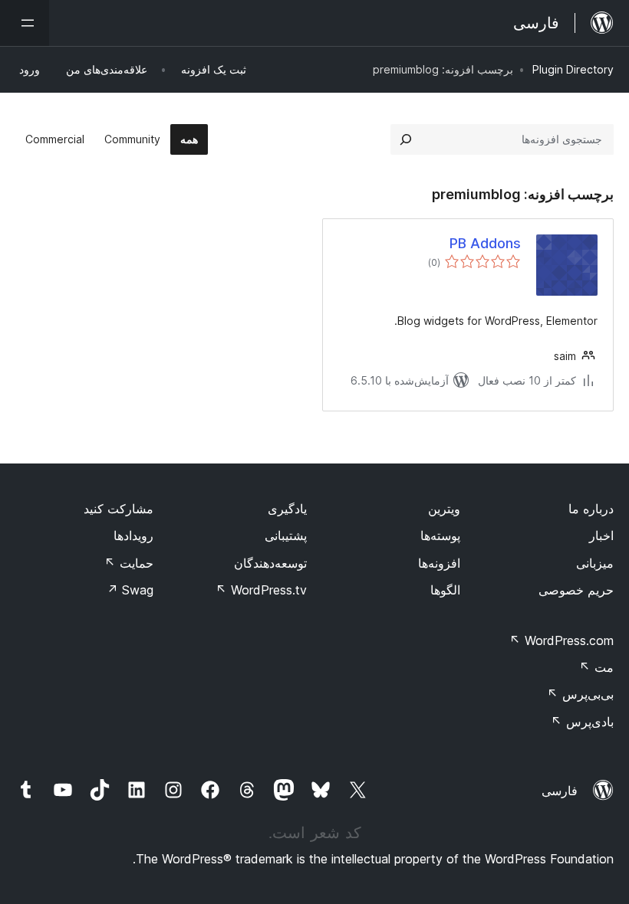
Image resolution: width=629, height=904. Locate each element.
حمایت (128, 563)
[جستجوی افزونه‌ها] (405, 139)
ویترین (444, 508)
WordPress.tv (261, 590)
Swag (130, 590)
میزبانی (595, 563)
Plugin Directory (573, 69)
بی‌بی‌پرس (580, 694)
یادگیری (287, 508)
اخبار (601, 535)
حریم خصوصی (576, 590)
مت (596, 667)
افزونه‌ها (439, 563)
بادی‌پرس (582, 721)
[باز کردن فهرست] (24, 23)
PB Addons (485, 243)
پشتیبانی (286, 535)
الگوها (445, 590)
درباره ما (591, 508)
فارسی (560, 790)
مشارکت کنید (118, 508)
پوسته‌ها (440, 535)
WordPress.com (561, 640)
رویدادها (133, 535)
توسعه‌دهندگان (270, 563)
